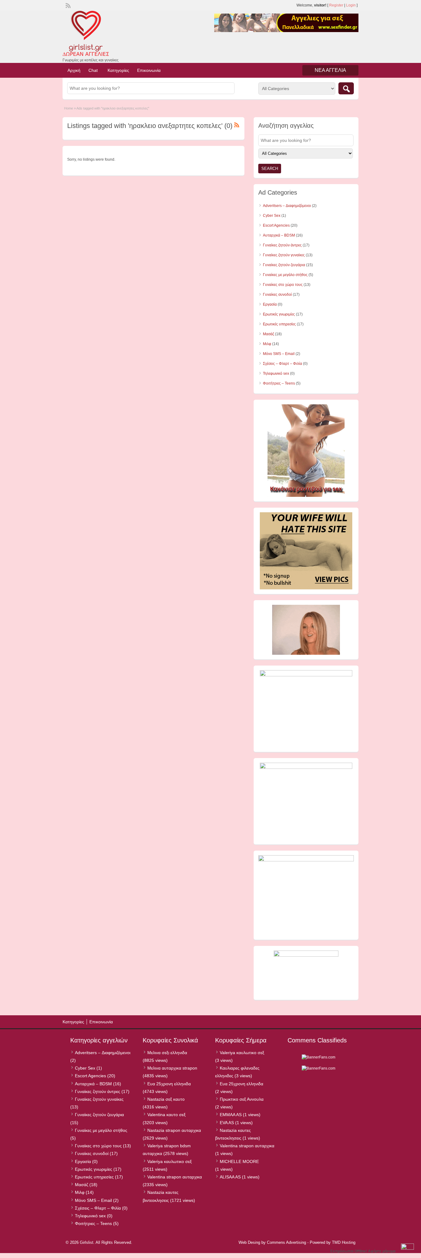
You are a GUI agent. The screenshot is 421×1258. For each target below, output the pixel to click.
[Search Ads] (346, 88)
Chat (93, 70)
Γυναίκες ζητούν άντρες (282, 245)
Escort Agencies (276, 225)
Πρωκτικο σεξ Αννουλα (242, 1099)
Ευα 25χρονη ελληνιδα (169, 1083)
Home (68, 108)
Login (351, 5)
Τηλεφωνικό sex (276, 373)
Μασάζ (268, 334)
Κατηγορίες (118, 70)
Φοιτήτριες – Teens (279, 383)
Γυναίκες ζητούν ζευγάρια (284, 265)
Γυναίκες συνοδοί (277, 294)
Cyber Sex (271, 215)
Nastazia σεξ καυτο (166, 1099)
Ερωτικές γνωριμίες (279, 314)
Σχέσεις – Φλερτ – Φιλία (282, 363)
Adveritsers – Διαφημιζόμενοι (287, 206)
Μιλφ (267, 344)
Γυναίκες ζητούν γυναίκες (284, 255)
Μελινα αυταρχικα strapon (172, 1068)
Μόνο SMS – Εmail (279, 354)
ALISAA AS (230, 1176)
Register (336, 5)
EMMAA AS (231, 1114)
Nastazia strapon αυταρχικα (174, 1130)
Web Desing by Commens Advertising (272, 1242)
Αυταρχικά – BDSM (279, 235)
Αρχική (73, 70)
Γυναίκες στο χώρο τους (283, 285)
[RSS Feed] (67, 4)
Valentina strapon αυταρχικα (174, 1176)
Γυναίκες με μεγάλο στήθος (285, 275)
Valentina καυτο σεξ (166, 1114)
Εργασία (270, 304)
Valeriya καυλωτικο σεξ (169, 1161)
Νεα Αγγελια (330, 70)
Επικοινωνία (149, 70)
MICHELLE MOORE (239, 1161)
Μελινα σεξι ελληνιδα (167, 1052)
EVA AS (227, 1122)
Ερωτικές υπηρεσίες (279, 324)
